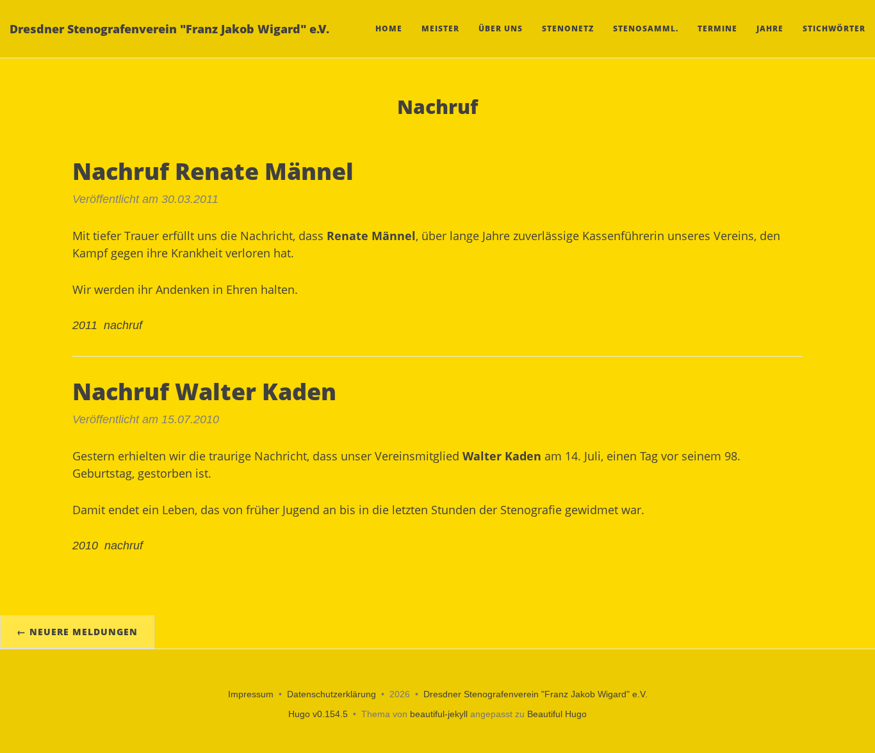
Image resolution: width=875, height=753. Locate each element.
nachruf (123, 325)
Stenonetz (568, 28)
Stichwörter (834, 28)
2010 (85, 545)
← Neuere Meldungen (77, 632)
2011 (84, 325)
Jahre (769, 28)
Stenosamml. (645, 28)
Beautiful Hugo (557, 714)
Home (388, 28)
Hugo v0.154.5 (318, 714)
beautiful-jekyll (439, 714)
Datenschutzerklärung (331, 694)
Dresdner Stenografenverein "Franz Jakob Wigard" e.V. (169, 28)
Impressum (251, 694)
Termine (717, 28)
